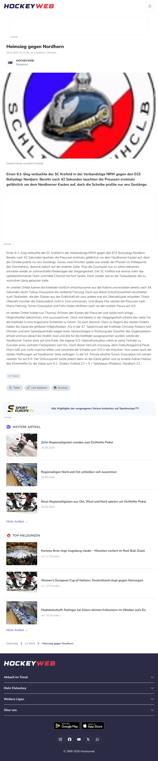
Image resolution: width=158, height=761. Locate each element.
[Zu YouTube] (79, 739)
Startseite (12, 643)
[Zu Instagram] (60, 739)
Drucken (63, 388)
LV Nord (30, 643)
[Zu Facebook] (70, 739)
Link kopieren (39, 388)
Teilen (16, 388)
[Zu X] (88, 739)
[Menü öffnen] (149, 6)
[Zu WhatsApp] (97, 739)
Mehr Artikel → (17, 521)
